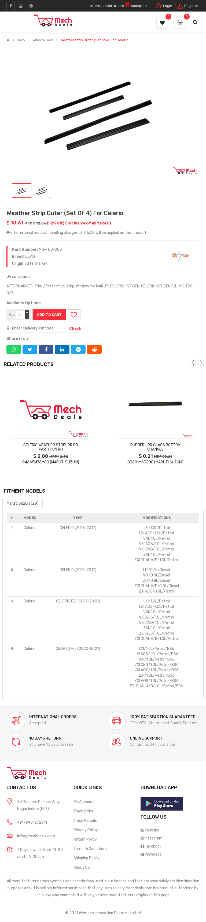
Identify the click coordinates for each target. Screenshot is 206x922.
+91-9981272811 (32, 822)
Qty (11, 314)
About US (81, 867)
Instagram (154, 838)
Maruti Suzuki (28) (22, 503)
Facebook (153, 846)
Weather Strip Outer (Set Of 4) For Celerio (94, 40)
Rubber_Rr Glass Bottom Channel (155, 447)
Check (75, 328)
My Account (83, 802)
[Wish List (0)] (162, 23)
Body (21, 40)
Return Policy (85, 839)
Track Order (83, 811)
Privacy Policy (85, 830)
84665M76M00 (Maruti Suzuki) (50, 462)
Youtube (152, 830)
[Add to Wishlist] (73, 314)
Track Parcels (85, 820)
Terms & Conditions (90, 848)
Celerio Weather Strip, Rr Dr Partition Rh (50, 447)
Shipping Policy (86, 858)
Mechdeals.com (139, 888)
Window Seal (42, 40)
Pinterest (153, 854)
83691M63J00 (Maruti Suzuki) (155, 462)
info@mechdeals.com (36, 836)
